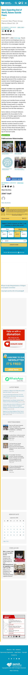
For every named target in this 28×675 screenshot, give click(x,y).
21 (20, 532)
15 (23, 529)
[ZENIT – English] (8, 3)
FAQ (14, 649)
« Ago (4, 541)
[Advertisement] (14, 273)
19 (14, 532)
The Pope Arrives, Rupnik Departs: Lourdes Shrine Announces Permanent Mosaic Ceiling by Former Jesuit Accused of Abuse (17, 446)
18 (10, 532)
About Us (9, 649)
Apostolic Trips (6, 29)
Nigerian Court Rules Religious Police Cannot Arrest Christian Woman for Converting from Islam (13, 413)
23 (4, 535)
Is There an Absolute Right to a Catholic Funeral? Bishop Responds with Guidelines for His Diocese (16, 468)
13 (17, 529)
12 (14, 529)
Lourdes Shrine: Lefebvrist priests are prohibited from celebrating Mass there (17, 437)
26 (14, 535)
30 (4, 538)
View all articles (6, 203)
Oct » (7, 541)
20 (17, 532)
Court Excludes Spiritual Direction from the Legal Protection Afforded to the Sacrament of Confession (13, 396)
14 (20, 529)
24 (7, 535)
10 (7, 529)
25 (10, 535)
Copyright (24, 652)
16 (4, 532)
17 (7, 532)
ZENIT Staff (20, 27)
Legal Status (17, 652)
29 (23, 535)
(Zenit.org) (17, 38)
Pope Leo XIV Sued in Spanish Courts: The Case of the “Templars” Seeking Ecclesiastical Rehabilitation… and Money (17, 427)
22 (23, 532)
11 (10, 529)
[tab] (8, 616)
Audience (18, 649)
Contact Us (14, 655)
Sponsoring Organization (6, 652)
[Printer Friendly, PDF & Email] (5, 135)
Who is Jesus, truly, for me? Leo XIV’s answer (8, 553)
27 (17, 535)
